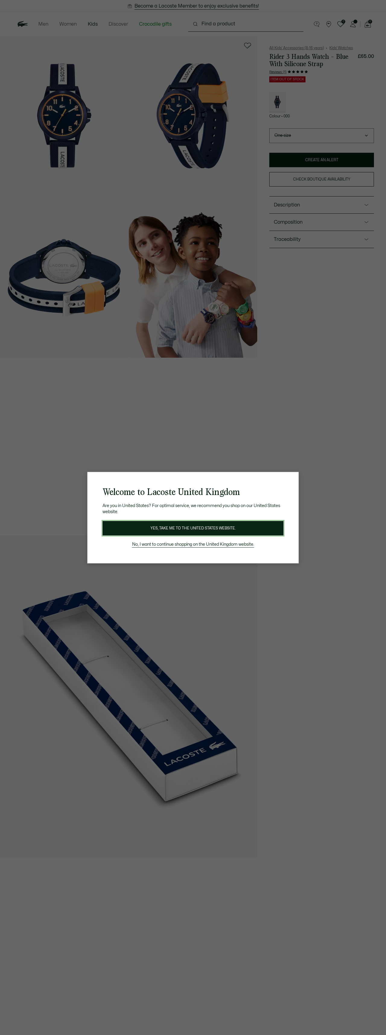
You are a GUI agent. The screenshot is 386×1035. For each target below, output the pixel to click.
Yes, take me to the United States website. (193, 528)
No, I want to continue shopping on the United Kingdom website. (193, 544)
